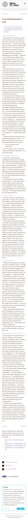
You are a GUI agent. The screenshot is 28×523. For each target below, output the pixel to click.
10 (10, 29)
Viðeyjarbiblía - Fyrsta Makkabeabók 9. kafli (15, 445)
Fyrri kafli (4, 13)
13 (18, 29)
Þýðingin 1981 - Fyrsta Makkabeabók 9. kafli (15, 443)
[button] (14, 462)
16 (7, 31)
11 (12, 29)
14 (21, 29)
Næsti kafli (23, 13)
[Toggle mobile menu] (25, 3)
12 (15, 29)
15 (4, 31)
